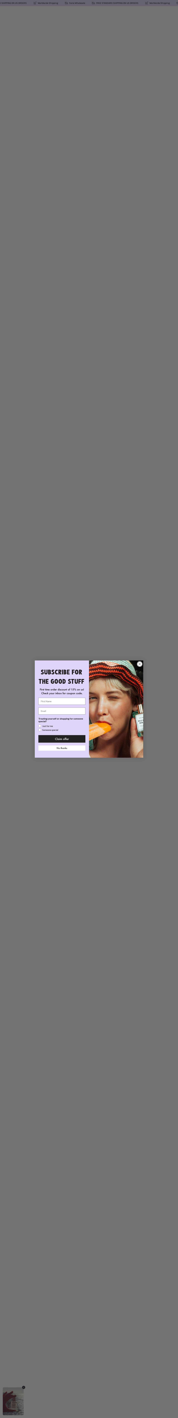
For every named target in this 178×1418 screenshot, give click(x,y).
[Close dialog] (139, 664)
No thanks (62, 748)
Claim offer (62, 739)
